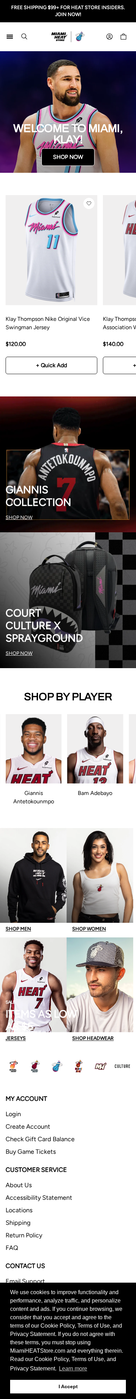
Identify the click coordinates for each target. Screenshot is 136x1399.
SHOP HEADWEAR (93, 1038)
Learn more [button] (73, 1368)
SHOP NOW (68, 157)
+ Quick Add (51, 365)
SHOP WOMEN (89, 929)
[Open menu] (10, 36)
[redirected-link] (68, 112)
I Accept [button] (68, 1386)
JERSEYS (16, 1038)
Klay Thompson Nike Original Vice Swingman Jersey (48, 323)
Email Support (25, 1281)
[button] (89, 203)
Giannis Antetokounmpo (33, 797)
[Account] (109, 36)
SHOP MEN (18, 929)
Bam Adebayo (95, 793)
